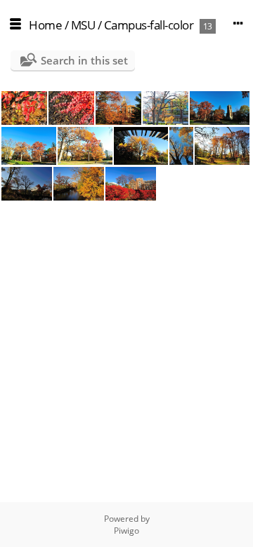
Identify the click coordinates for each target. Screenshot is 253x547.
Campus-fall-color (149, 25)
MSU (83, 25)
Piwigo (126, 530)
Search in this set (84, 60)
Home (45, 25)
